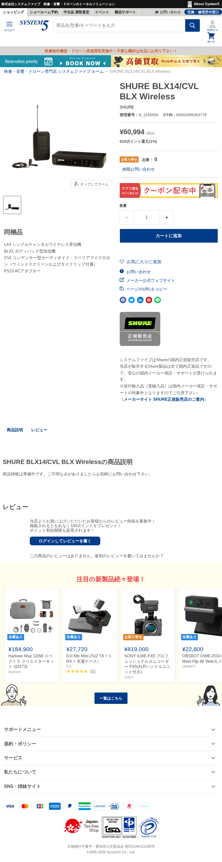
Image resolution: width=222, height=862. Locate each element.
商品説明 (15, 429)
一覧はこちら (111, 698)
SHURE (127, 107)
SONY (128, 677)
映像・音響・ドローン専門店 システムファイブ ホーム (54, 71)
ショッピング (13, 12)
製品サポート (125, 12)
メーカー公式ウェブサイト (150, 280)
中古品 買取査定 (76, 12)
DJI (68, 666)
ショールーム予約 (44, 12)
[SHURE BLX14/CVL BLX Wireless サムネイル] (12, 205)
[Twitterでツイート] (131, 300)
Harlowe (14, 672)
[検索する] (192, 25)
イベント (102, 12)
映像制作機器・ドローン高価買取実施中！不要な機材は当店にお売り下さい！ (111, 51)
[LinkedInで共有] (140, 300)
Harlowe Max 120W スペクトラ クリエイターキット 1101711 (31, 661)
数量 (123, 206)
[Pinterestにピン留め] (149, 300)
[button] (140, 262)
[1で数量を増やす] (167, 217)
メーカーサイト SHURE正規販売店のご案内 (164, 399)
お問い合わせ (170, 12)
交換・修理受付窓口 (203, 12)
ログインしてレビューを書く (65, 540)
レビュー (39, 429)
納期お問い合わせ (138, 169)
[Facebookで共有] (123, 300)
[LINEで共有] (157, 300)
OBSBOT (188, 666)
